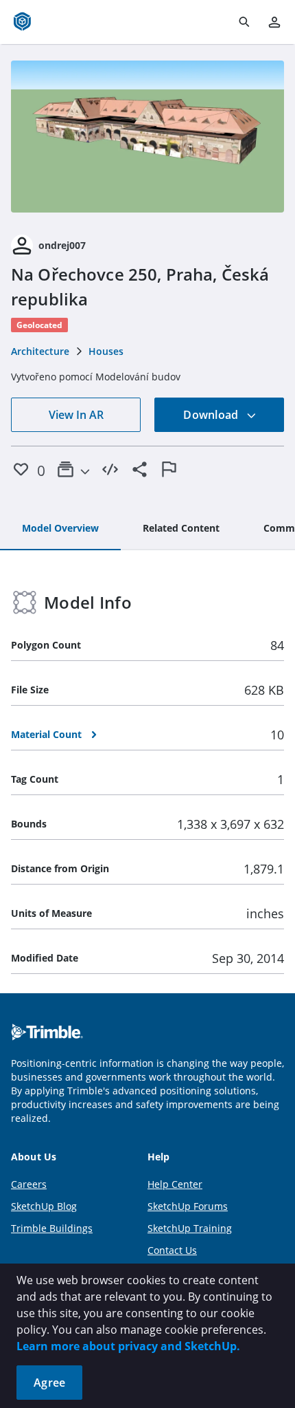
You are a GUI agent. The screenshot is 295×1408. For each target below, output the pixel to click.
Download (212, 414)
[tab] (60, 529)
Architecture (40, 351)
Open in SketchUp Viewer (147, 136)
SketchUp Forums (188, 1206)
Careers (29, 1184)
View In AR (76, 414)
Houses (105, 351)
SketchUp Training (190, 1228)
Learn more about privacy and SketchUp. (128, 1346)
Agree (49, 1382)
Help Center (175, 1184)
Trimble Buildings (52, 1228)
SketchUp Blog (44, 1206)
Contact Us (172, 1250)
